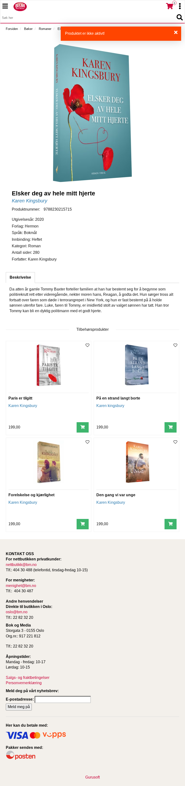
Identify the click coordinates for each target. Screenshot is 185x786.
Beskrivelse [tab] (20, 277)
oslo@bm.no (16, 612)
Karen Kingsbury (29, 200)
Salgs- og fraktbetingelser (27, 678)
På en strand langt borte (118, 398)
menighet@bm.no (21, 586)
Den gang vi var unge (115, 495)
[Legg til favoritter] (87, 346)
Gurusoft (92, 777)
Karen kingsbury (110, 406)
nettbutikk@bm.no (21, 565)
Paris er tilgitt (20, 398)
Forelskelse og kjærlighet (31, 495)
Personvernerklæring (24, 683)
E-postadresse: (20, 699)
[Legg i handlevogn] (83, 427)
